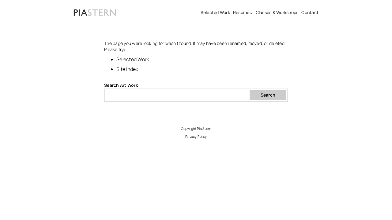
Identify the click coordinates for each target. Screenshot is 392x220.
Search (268, 95)
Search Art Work (121, 85)
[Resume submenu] (251, 12)
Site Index (127, 69)
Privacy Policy (196, 136)
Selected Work (132, 59)
